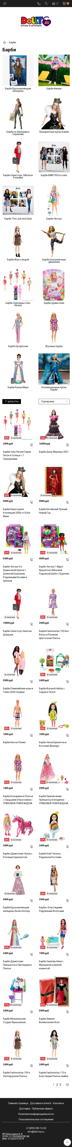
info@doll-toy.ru (36, 1131)
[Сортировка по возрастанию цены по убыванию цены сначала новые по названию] (54, 401)
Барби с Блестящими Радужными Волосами (51, 909)
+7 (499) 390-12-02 (36, 1128)
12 (67, 1084)
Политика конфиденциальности (36, 1114)
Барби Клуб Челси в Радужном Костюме (50, 855)
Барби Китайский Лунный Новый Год (53, 511)
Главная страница (18, 1103)
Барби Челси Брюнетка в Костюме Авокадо (52, 744)
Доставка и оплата (40, 1103)
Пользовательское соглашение (36, 1119)
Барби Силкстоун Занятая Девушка (17, 633)
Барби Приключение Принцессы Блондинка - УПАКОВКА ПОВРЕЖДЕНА (53, 800)
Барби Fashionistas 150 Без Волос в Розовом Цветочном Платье (54, 634)
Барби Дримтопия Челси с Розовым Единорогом (17, 855)
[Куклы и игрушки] (36, 21)
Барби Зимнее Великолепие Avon (49, 1020)
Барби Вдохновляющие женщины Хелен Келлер (16, 909)
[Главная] (4, 42)
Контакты (58, 1103)
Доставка (24, 1108)
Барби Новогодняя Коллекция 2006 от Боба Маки (16, 513)
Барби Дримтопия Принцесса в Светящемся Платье (17, 965)
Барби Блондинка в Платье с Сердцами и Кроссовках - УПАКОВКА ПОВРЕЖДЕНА (18, 800)
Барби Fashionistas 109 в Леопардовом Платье (16, 1074)
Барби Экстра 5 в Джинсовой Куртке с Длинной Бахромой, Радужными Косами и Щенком (15, 573)
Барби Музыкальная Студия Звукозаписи (14, 1020)
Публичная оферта (42, 1108)
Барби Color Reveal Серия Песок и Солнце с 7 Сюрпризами (17, 455)
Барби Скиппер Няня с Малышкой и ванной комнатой (51, 965)
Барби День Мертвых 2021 (54, 451)
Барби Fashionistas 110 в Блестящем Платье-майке (53, 1074)
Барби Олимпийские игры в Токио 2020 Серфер (18, 690)
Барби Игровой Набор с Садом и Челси (52, 690)
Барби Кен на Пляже (14, 742)
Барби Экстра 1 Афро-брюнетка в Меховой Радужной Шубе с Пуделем (54, 570)
